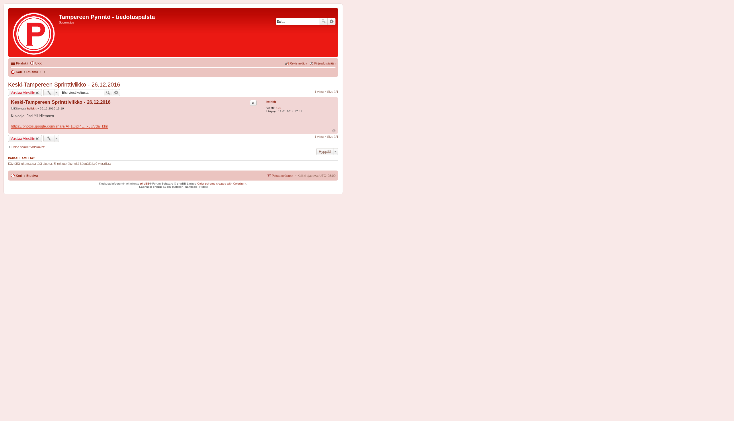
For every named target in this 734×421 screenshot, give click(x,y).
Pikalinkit (22, 63)
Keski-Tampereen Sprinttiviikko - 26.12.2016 (64, 84)
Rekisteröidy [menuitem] (298, 63)
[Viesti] (12, 108)
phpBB (144, 183)
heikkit (271, 101)
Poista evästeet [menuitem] (282, 175)
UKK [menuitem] (38, 63)
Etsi (323, 21)
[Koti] (34, 32)
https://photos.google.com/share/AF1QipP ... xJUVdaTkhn (59, 126)
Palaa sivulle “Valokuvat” (28, 147)
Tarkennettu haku (331, 21)
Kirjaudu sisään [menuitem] (324, 63)
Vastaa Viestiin (23, 92)
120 (278, 107)
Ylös (333, 130)
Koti (19, 175)
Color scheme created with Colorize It (221, 183)
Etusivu (32, 175)
